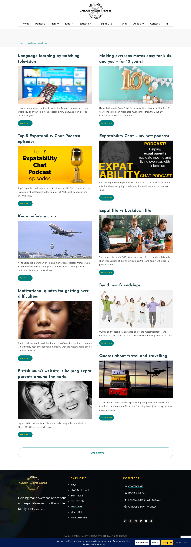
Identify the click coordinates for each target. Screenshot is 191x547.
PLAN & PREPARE (80, 490)
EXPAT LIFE (77, 506)
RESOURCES (77, 512)
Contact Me (135, 486)
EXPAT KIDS (77, 495)
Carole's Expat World (142, 506)
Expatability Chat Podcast (144, 500)
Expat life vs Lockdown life (125, 211)
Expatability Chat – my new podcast (134, 136)
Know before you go (37, 216)
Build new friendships (120, 285)
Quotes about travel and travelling (133, 356)
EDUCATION (77, 501)
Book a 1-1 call (137, 493)
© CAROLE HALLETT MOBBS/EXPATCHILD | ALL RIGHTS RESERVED (99, 536)
